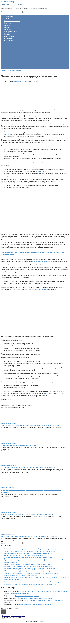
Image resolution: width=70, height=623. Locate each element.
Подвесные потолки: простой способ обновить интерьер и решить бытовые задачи (33, 582)
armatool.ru (40, 621)
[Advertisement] (35, 56)
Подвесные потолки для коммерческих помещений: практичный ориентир (30, 584)
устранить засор (41, 289)
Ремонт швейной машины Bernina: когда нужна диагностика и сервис (28, 553)
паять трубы (48, 393)
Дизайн (6, 18)
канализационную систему (43, 262)
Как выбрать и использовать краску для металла (35, 598)
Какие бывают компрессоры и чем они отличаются (18, 445)
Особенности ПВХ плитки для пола (27, 596)
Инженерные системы (12, 21)
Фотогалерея (8, 40)
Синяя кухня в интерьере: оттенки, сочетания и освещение (24, 555)
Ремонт (7, 27)
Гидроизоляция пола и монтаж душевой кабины (20, 575)
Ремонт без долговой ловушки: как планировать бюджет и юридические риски (31, 549)
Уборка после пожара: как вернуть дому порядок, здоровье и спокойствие (30, 551)
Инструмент (8, 23)
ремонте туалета (42, 171)
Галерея (7, 34)
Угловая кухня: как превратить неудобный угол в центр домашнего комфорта (31, 573)
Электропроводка (10, 32)
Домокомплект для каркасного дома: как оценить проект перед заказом (29, 558)
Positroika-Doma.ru (11, 4)
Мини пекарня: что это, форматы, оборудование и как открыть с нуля (27, 571)
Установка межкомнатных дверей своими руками (36, 605)
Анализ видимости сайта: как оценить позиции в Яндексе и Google (27, 564)
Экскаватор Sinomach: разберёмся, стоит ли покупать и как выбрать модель (27, 514)
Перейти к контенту (7, 2)
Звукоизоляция (9, 36)
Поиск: (3, 12)
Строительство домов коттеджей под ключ (11, 617)
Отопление (8, 38)
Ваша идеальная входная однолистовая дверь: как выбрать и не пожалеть (30, 569)
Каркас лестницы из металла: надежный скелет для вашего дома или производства (30, 425)
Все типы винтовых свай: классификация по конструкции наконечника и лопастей (29, 536)
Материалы (8, 29)
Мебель (7, 25)
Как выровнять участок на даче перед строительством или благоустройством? (28, 467)
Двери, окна (8, 16)
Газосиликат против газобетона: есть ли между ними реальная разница (28, 566)
